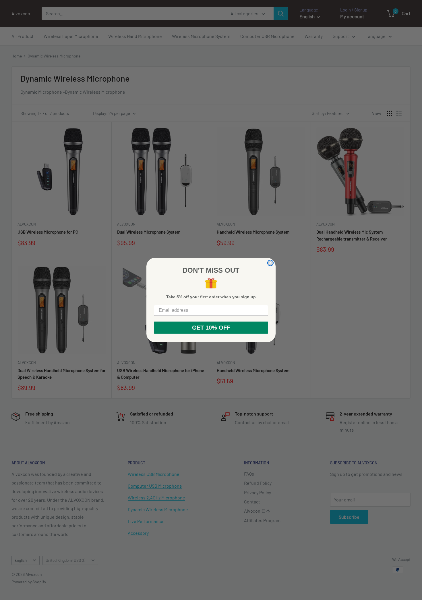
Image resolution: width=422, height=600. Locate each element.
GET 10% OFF (211, 327)
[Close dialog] (270, 263)
